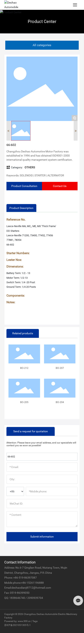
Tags (35, 621)
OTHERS (30, 167)
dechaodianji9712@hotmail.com (31, 587)
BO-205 (24, 402)
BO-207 (60, 367)
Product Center (42, 21)
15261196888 (35, 582)
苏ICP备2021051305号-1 (17, 625)
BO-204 (60, 402)
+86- (16, 577)
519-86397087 (28, 577)
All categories (42, 45)
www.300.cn (24, 621)
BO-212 (24, 367)
